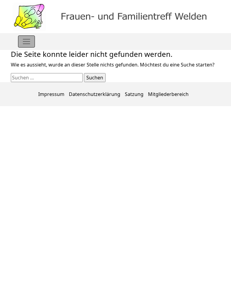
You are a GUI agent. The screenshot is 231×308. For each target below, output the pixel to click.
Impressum (51, 94)
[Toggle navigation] (26, 41)
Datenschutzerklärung (94, 94)
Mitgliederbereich (168, 94)
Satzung (134, 94)
